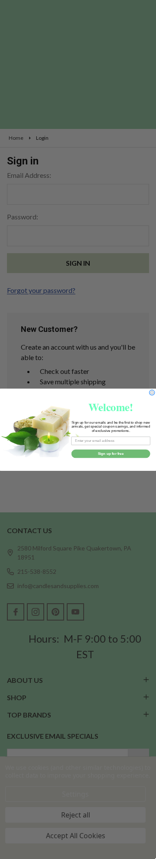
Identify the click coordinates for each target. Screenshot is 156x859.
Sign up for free (111, 453)
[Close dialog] (152, 392)
